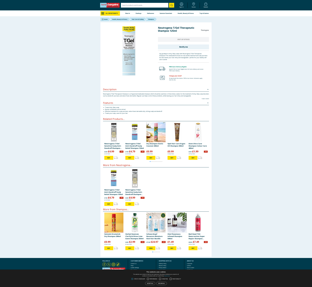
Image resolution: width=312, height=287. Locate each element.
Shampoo (151, 19)
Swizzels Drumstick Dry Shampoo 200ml (112, 235)
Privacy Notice (162, 267)
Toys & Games (204, 13)
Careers (189, 265)
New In (127, 13)
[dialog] (156, 278)
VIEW (151, 248)
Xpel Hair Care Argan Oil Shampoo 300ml (176, 145)
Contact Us (133, 263)
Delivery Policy (162, 263)
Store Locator (190, 267)
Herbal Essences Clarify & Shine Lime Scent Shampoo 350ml (134, 236)
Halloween (150, 13)
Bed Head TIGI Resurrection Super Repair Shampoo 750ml (197, 236)
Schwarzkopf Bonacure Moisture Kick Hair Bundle (154, 236)
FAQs (132, 265)
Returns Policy (162, 265)
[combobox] (147, 5)
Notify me (183, 47)
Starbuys (138, 13)
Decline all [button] (161, 283)
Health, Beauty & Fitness (186, 13)
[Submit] (171, 5)
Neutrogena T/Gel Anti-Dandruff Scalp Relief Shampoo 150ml (134, 146)
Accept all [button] (150, 283)
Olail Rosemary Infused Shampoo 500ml (175, 236)
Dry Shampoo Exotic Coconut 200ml (154, 145)
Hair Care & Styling (138, 19)
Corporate (189, 263)
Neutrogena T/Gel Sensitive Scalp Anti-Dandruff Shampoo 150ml (112, 146)
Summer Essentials (166, 13)
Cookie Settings (135, 267)
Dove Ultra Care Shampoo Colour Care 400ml (198, 146)
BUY (108, 158)
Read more (167, 276)
